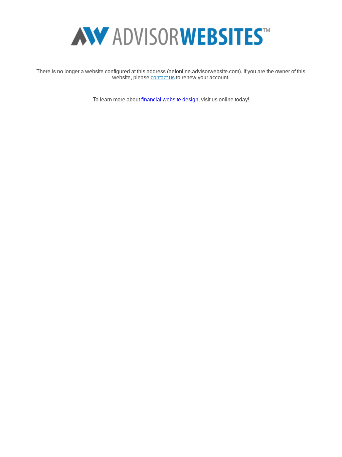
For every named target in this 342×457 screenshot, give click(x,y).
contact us (163, 77)
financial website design (169, 99)
